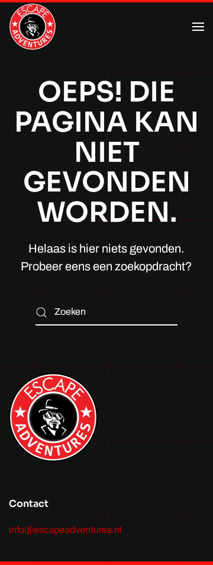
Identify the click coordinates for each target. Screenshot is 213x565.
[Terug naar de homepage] (32, 26)
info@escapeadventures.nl (65, 530)
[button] (198, 26)
